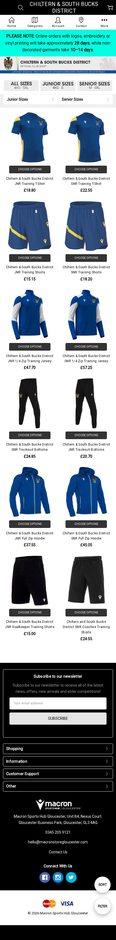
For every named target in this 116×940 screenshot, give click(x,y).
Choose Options (30, 169)
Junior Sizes (17, 99)
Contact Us (58, 852)
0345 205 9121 (58, 832)
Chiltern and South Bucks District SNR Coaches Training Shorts (86, 627)
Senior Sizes (72, 99)
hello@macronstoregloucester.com (58, 842)
